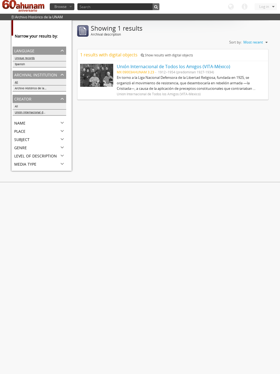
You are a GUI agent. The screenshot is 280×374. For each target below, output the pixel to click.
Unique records (25, 58)
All (16, 82)
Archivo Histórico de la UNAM (34, 88)
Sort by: (235, 42)
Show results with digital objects (168, 55)
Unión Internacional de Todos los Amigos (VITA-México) (40, 112)
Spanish (20, 64)
